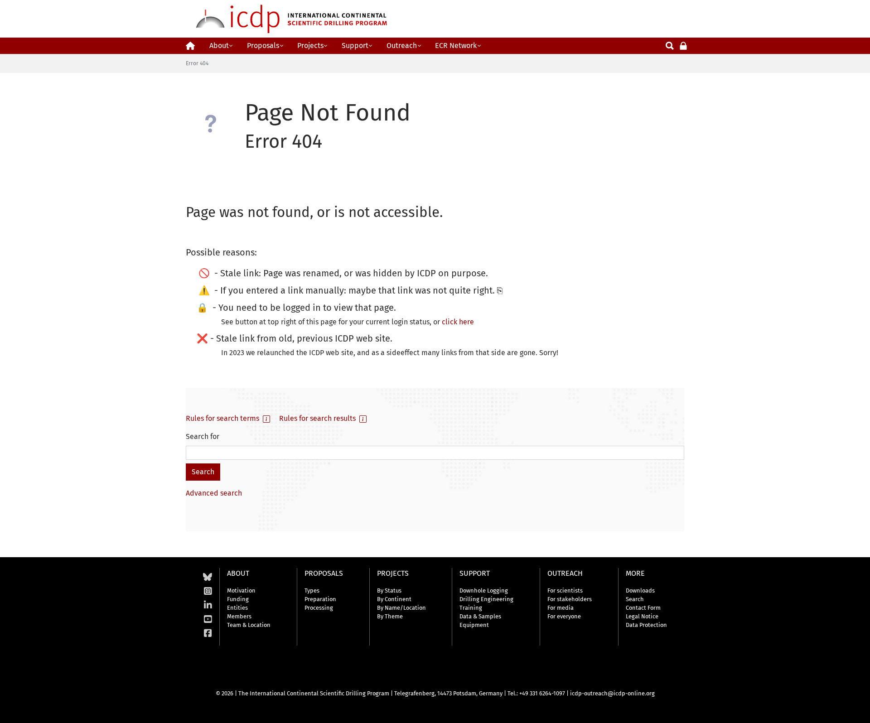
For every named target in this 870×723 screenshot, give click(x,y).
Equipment (474, 625)
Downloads (640, 590)
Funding (238, 599)
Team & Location (249, 625)
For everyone (564, 616)
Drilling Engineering (486, 599)
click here (458, 322)
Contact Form (643, 607)
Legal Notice (642, 616)
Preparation (320, 599)
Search (635, 599)
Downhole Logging (483, 590)
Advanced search (214, 493)
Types (311, 590)
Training (470, 607)
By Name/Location (401, 607)
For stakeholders (569, 599)
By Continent (394, 599)
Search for (202, 436)
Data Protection (646, 625)
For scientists (565, 590)
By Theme (390, 616)
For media (560, 607)
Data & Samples (480, 616)
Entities (237, 607)
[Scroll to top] (856, 709)
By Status (389, 590)
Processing (318, 607)
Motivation (241, 590)
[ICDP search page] (669, 45)
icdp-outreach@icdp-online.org (612, 693)
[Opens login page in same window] (683, 45)
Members (239, 616)
